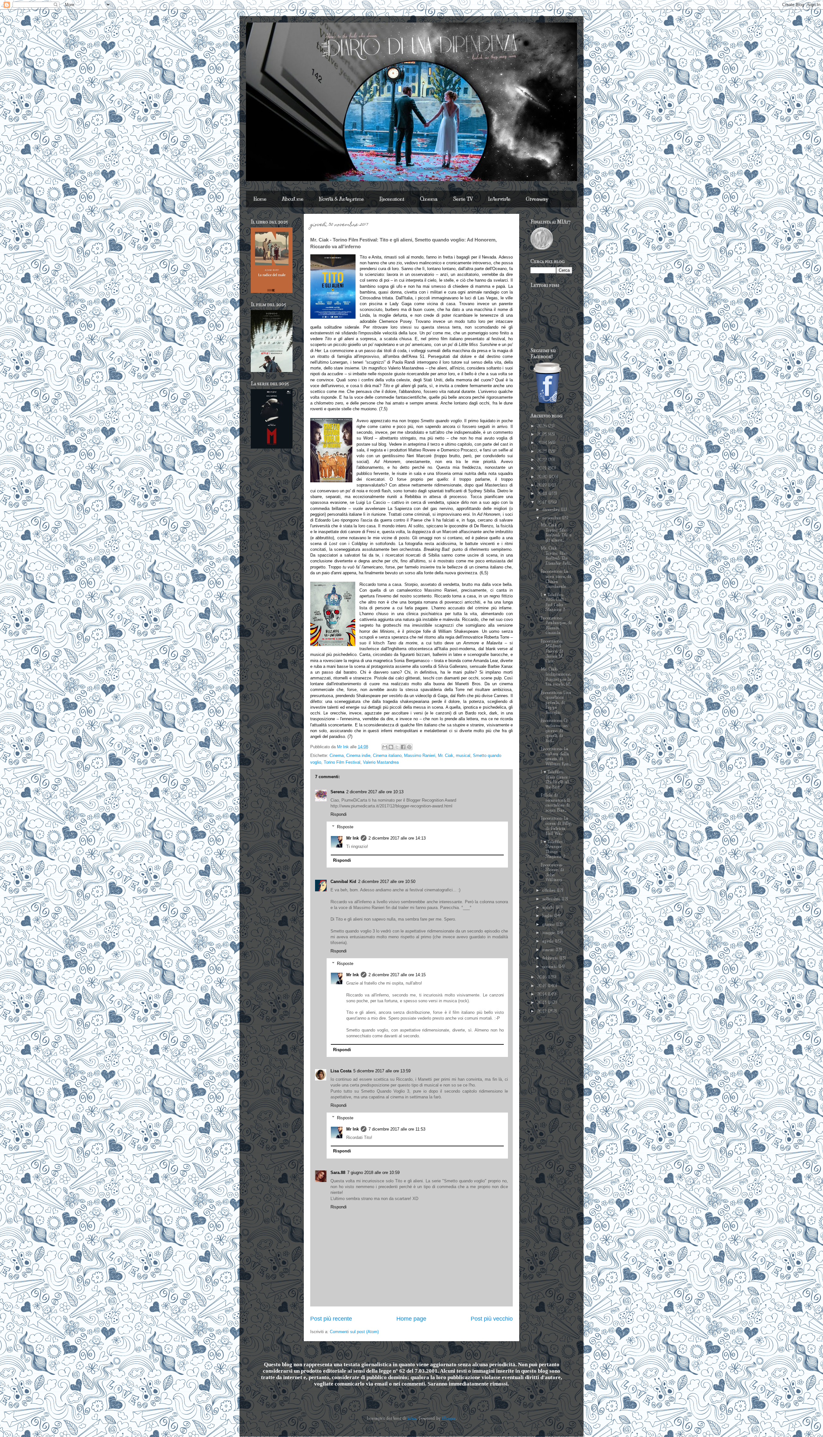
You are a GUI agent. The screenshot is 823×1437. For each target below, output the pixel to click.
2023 (542, 451)
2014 (542, 994)
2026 (542, 426)
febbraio (550, 958)
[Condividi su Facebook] (403, 747)
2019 (542, 485)
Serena (337, 791)
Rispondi (338, 814)
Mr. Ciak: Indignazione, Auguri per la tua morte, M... (556, 677)
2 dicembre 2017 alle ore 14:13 (397, 838)
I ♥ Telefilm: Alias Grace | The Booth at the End (555, 779)
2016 (542, 977)
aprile (548, 941)
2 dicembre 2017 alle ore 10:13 (374, 791)
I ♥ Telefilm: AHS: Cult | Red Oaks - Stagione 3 (553, 602)
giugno (549, 924)
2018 (542, 493)
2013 (542, 1002)
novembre (552, 518)
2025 (542, 434)
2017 (542, 502)
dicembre (551, 509)
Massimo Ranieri (419, 755)
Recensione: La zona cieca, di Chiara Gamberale (556, 579)
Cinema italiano (387, 755)
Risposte (345, 826)
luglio (548, 915)
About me (292, 199)
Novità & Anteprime (341, 199)
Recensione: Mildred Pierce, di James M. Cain (552, 651)
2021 (542, 468)
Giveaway (537, 199)
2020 (543, 476)
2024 (542, 442)
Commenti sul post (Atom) (354, 1331)
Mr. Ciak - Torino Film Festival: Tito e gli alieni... (556, 533)
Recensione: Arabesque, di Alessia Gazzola (556, 625)
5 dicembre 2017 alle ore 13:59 (382, 1071)
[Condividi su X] (397, 747)
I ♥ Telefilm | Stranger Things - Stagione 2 (553, 849)
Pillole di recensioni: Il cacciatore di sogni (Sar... (555, 803)
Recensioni (391, 199)
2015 (542, 985)
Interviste (499, 199)
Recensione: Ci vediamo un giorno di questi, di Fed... (554, 730)
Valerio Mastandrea (381, 762)
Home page (411, 1318)
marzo (549, 949)
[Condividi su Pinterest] (409, 747)
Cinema (429, 199)
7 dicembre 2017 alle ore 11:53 (396, 1129)
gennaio (550, 966)
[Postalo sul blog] (391, 747)
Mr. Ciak (445, 755)
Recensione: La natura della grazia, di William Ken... (556, 756)
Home (260, 199)
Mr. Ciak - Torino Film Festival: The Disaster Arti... (556, 556)
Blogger (449, 1418)
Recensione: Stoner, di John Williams (552, 872)
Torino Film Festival (342, 762)
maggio (549, 932)
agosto (549, 907)
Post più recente (331, 1318)
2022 (542, 459)
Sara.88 (337, 1172)
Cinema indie (358, 755)
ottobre (549, 890)
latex (412, 1418)
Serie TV (463, 199)
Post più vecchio (492, 1318)
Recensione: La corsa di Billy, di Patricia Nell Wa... (556, 826)
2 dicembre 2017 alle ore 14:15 (397, 974)
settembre (552, 899)
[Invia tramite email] (385, 747)
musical (463, 755)
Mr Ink (352, 838)
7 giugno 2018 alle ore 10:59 (373, 1172)
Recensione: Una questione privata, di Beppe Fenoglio (556, 702)
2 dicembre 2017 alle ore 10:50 (386, 881)
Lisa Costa (340, 1071)
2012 (542, 1011)
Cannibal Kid (343, 881)
